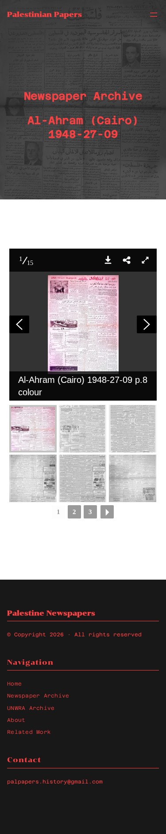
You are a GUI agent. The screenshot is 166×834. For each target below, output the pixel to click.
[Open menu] (153, 14)
